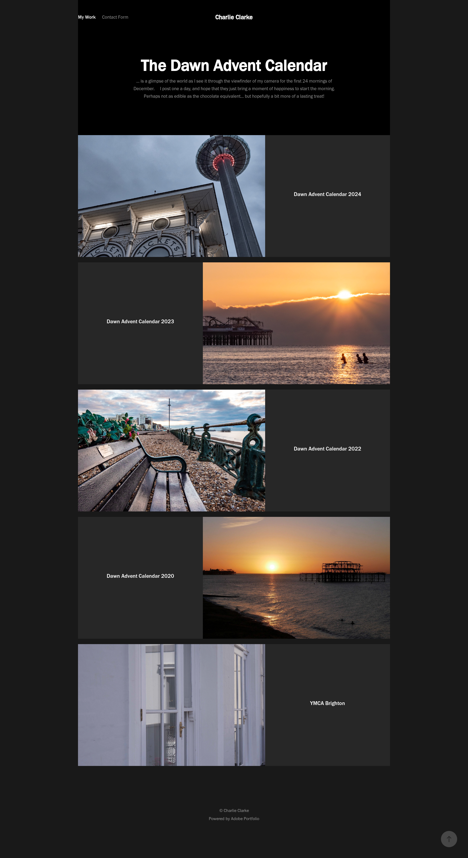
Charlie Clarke (234, 17)
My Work (87, 17)
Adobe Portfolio (245, 818)
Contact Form (115, 17)
